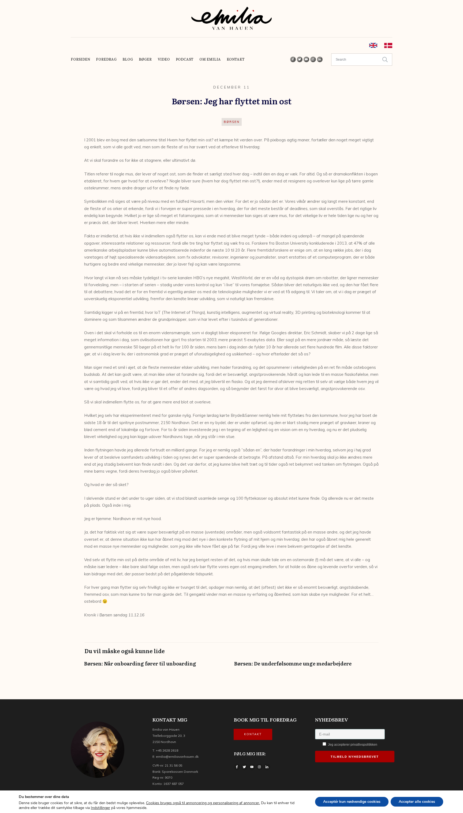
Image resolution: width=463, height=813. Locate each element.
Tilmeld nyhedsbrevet (355, 756)
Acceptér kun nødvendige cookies (351, 801)
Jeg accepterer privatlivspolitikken (352, 744)
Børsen (232, 122)
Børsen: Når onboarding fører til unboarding (156, 666)
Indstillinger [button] (100, 807)
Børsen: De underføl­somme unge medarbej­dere (306, 666)
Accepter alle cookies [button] (417, 801)
